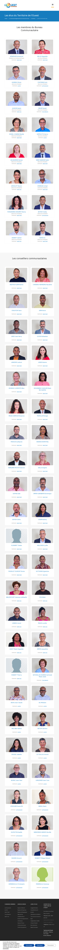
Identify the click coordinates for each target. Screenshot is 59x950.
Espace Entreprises (22, 910)
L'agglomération (34, 908)
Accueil (6, 18)
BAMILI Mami (42, 806)
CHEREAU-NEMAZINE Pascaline (42, 285)
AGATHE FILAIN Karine (16, 285)
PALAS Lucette (42, 623)
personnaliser (6, 948)
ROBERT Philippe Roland (42, 858)
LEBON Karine (42, 362)
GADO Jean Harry (16, 336)
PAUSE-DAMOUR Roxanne (17, 416)
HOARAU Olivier (16, 82)
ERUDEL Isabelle (17, 754)
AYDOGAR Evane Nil (17, 806)
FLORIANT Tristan (16, 545)
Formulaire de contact (49, 911)
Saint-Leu (19, 111)
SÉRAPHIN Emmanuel (16, 56)
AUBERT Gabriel (16, 238)
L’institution (33, 18)
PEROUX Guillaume (16, 442)
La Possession (45, 86)
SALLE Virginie (42, 468)
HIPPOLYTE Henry (42, 134)
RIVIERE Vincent (17, 858)
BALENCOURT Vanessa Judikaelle (16, 597)
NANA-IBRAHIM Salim (42, 160)
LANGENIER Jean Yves (42, 780)
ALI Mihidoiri (42, 703)
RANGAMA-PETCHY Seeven (16, 468)
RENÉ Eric (42, 238)
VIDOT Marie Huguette (16, 649)
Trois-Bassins (45, 111)
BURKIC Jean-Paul (16, 780)
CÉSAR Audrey (42, 519)
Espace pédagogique (22, 912)
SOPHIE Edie (16, 494)
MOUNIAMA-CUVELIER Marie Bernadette (42, 389)
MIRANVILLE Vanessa (42, 884)
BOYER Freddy (42, 212)
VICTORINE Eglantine (42, 571)
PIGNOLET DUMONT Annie (16, 571)
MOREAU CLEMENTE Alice (16, 388)
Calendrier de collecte (35, 914)
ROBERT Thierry (16, 675)
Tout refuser (40, 945)
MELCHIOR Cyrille (42, 545)
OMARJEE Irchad (42, 186)
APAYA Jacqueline (42, 649)
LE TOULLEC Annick (42, 754)
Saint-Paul (19, 60)
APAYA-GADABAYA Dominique (42, 494)
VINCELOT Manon (16, 186)
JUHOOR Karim (16, 108)
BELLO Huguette (42, 56)
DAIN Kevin (42, 310)
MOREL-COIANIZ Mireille (16, 134)
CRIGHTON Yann (17, 310)
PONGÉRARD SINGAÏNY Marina (16, 212)
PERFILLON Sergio (42, 416)
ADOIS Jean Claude (16, 703)
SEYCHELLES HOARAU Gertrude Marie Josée (42, 676)
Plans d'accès (47, 913)
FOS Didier (42, 597)
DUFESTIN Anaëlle (16, 832)
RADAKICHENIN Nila (42, 442)
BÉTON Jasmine (42, 728)
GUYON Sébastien (42, 336)
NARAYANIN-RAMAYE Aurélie (42, 832)
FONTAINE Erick (42, 82)
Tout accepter (29, 945)
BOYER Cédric (16, 519)
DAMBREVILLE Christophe (17, 884)
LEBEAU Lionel (16, 623)
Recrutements (34, 925)
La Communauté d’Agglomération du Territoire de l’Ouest (19, 18)
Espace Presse (21, 923)
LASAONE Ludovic (16, 362)
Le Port (19, 86)
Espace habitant (21, 908)
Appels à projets (34, 927)
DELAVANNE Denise (17, 160)
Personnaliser (50, 945)
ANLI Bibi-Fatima (17, 728)
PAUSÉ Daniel (42, 108)
